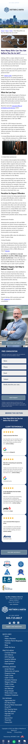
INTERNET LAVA (15, 736)
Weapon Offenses (10, 682)
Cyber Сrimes (9, 678)
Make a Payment (10, 639)
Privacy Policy (18, 732)
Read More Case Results (14, 552)
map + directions (14, 604)
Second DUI (9, 718)
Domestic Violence (11, 680)
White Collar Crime (11, 693)
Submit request (13, 397)
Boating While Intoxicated (13, 705)
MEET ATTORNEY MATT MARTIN (13, 343)
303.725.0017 (14, 4)
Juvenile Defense (10, 659)
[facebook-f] (10, 623)
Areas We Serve (10, 647)
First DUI (8, 716)
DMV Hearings (9, 657)
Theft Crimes (9, 675)
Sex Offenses (9, 689)
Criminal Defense (10, 653)
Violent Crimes (9, 686)
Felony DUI (8, 722)
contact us (7, 299)
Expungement (9, 664)
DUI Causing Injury (11, 709)
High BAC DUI (9, 714)
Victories (7, 643)
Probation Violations (11, 695)
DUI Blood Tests (10, 703)
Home (7, 636)
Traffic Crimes (9, 684)
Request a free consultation (14, 626)
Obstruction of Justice (12, 671)
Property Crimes (10, 673)
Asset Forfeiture (10, 661)
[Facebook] (14, 623)
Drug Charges (9, 691)
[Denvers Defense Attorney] (14, 609)
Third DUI (8, 720)
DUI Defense (9, 655)
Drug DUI (8, 707)
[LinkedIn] (18, 623)
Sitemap (9, 732)
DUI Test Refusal (10, 711)
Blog (6, 645)
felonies (7, 251)
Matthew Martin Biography (13, 641)
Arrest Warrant (9, 669)
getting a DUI (8, 75)
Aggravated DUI (10, 700)
